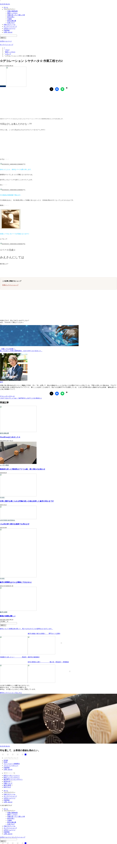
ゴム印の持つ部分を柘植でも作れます (15, 524)
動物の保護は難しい (8, 616)
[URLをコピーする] (66, 88)
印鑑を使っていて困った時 (16, 15)
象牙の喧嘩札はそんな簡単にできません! (16, 582)
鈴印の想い (11, 17)
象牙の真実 (3, 612)
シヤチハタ (11, 396)
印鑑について (8, 783)
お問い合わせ (8, 32)
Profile (5, 762)
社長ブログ (11, 22)
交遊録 (9, 19)
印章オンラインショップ (10, 285)
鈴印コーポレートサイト (12, 775)
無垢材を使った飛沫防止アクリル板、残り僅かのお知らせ (22, 469)
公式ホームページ (9, 28)
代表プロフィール (9, 24)
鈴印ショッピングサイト (12, 777)
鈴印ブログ (7, 787)
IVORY (2, 497)
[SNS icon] (2, 754)
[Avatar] (13, 380)
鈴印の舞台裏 (11, 21)
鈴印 (1, 382)
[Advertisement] (55, 104)
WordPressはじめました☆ (10, 437)
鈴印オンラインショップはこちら (11, 692)
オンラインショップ (10, 26)
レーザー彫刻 (4, 465)
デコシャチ (3, 396)
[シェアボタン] (51, 89)
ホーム (6, 7)
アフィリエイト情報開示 (12, 763)
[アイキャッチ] (18, 431)
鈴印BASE (7, 781)
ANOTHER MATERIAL (7, 520)
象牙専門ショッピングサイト (13, 779)
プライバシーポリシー (11, 765)
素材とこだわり (12, 13)
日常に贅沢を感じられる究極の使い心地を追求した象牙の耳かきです (27, 501)
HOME (6, 760)
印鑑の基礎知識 (12, 11)
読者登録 (7, 30)
